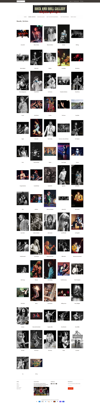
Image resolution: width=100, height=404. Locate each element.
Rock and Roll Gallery (50, 399)
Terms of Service (19, 387)
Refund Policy (19, 388)
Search (18, 383)
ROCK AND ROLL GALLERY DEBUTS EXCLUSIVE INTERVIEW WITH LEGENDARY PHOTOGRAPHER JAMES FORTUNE (41, 384)
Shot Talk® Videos (65, 16)
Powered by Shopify (56, 399)
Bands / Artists (31, 16)
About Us (18, 384)
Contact (18, 386)
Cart (82, 1)
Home (25, 16)
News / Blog (73, 16)
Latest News (36, 381)
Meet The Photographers (52, 16)
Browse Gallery (41, 16)
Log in (71, 1)
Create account (76, 1)
